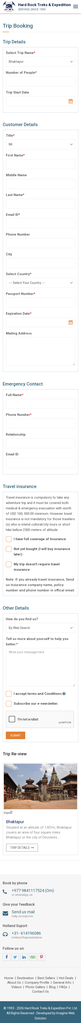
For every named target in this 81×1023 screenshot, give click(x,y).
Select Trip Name (20, 53)
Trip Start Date (17, 92)
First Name (15, 155)
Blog (52, 987)
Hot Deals (66, 978)
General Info (62, 983)
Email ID (13, 215)
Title (10, 136)
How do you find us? (22, 619)
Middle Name (16, 175)
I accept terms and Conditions (38, 694)
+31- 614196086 (27, 935)
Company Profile (37, 983)
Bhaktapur (15, 821)
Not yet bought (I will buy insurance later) (42, 551)
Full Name (14, 395)
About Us (14, 983)
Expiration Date (19, 314)
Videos (16, 987)
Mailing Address (19, 333)
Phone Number (18, 234)
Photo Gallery (35, 987)
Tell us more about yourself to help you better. (37, 641)
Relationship (16, 434)
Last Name (15, 195)
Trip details (20, 847)
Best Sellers (46, 978)
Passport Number (20, 294)
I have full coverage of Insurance (40, 539)
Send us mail (23, 913)
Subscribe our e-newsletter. (36, 704)
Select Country (19, 274)
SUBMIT (15, 735)
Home (8, 978)
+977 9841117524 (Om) (33, 892)
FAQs (63, 987)
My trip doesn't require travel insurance (37, 567)
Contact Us (40, 992)
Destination (25, 978)
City (9, 254)
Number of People (21, 73)
